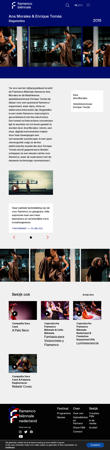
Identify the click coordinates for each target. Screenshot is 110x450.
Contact (77, 431)
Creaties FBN (94, 415)
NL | (79, 5)
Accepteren (95, 445)
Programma (64, 413)
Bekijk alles (88, 294)
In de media (92, 422)
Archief (93, 427)
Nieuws (61, 417)
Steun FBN (79, 427)
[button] (103, 47)
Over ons (78, 413)
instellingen (10, 447)
